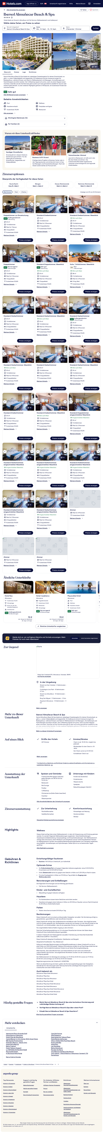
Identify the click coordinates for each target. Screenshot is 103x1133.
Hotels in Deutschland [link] (9, 1090)
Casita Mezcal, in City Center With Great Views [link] (22, 1039)
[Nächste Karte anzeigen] (99, 601)
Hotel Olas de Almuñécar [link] (14, 1037)
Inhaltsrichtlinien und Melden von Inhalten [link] (72, 1108)
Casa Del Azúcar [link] (56, 1033)
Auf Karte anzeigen (44, 676)
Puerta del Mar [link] (56, 1042)
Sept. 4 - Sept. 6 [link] (62, 186)
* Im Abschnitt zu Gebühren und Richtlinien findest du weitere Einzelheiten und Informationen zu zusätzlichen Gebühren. (66, 764)
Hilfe (71, 4)
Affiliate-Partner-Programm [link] (51, 1085)
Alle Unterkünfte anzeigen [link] (16, 10)
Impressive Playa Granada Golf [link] (16, 1033)
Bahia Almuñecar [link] (57, 1048)
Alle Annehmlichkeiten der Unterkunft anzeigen (53, 801)
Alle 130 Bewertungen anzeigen (15, 95)
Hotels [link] (5, 1064)
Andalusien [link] (18, 1064)
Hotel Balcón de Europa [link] (59, 1039)
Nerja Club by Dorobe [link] (13, 1057)
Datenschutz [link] (67, 1098)
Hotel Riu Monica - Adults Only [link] (16, 1042)
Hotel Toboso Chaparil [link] (13, 1048)
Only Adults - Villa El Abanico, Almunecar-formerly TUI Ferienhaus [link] (69, 1054)
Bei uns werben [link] (48, 1091)
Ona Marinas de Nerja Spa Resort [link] (62, 1052)
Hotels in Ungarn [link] (8, 1096)
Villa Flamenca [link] (56, 1035)
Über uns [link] (86, 1083)
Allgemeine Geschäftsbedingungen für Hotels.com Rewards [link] (72, 1114)
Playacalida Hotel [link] (12, 1052)
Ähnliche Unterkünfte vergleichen (53, 626)
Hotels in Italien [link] (7, 1086)
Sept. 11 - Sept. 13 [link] (86, 186)
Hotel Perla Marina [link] (12, 1044)
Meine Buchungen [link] (28, 1085)
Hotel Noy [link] (54, 1044)
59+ (96, 67)
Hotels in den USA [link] (8, 1093)
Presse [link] (45, 1088)
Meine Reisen (80, 4)
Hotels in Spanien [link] (8, 1106)
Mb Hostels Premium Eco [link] (14, 1041)
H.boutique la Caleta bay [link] (14, 1035)
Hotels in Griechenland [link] (10, 1109)
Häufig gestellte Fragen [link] (30, 1088)
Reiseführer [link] (87, 1090)
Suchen (96, 28)
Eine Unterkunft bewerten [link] (31, 1095)
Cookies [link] (66, 1101)
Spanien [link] (11, 1064)
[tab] (11, 1028)
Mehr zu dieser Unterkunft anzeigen (49, 731)
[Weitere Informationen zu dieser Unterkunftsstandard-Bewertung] (11, 17)
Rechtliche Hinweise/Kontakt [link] (72, 1104)
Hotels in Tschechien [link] (9, 1112)
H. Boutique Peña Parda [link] (14, 1053)
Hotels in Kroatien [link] (8, 1102)
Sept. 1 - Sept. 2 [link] (38, 186)
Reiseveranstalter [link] (48, 1095)
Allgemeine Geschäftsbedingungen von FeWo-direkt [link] (72, 1090)
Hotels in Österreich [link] (9, 1083)
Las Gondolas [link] (55, 1046)
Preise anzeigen (25, 240)
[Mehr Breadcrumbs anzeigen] (55, 1064)
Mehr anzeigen (41, 708)
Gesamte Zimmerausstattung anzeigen (50, 820)
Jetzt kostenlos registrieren (89, 638)
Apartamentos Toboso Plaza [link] (60, 1037)
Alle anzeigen (8, 113)
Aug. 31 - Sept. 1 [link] (14, 186)
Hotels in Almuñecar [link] (28, 1064)
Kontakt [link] (25, 1091)
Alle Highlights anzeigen (45, 848)
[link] (94, 10)
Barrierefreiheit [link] (68, 1094)
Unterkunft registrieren (58, 4)
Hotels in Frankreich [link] (9, 1099)
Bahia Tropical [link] (11, 1046)
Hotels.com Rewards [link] (90, 1093)
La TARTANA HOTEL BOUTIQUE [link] (16, 1050)
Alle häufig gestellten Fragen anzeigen (49, 1014)
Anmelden (97, 4)
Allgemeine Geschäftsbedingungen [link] (71, 1084)
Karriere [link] (86, 1086)
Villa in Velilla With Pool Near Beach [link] (63, 1041)
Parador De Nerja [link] (57, 1050)
